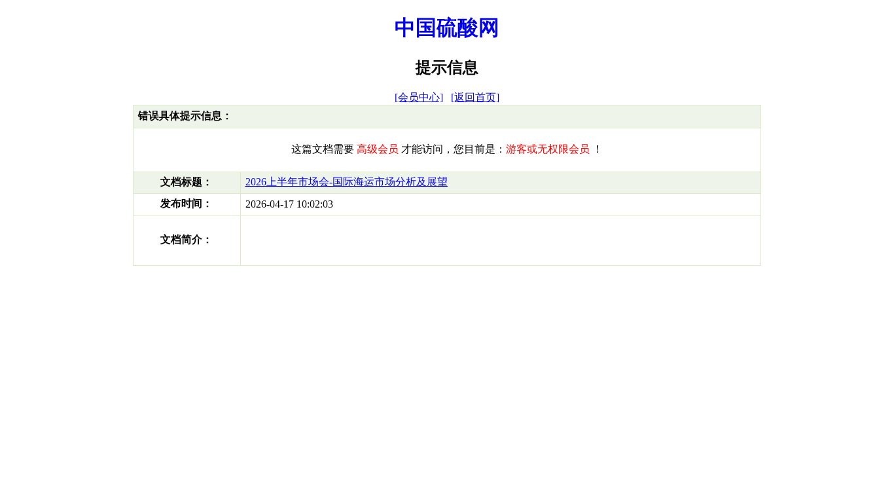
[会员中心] (419, 97)
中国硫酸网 (447, 27)
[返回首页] (475, 97)
